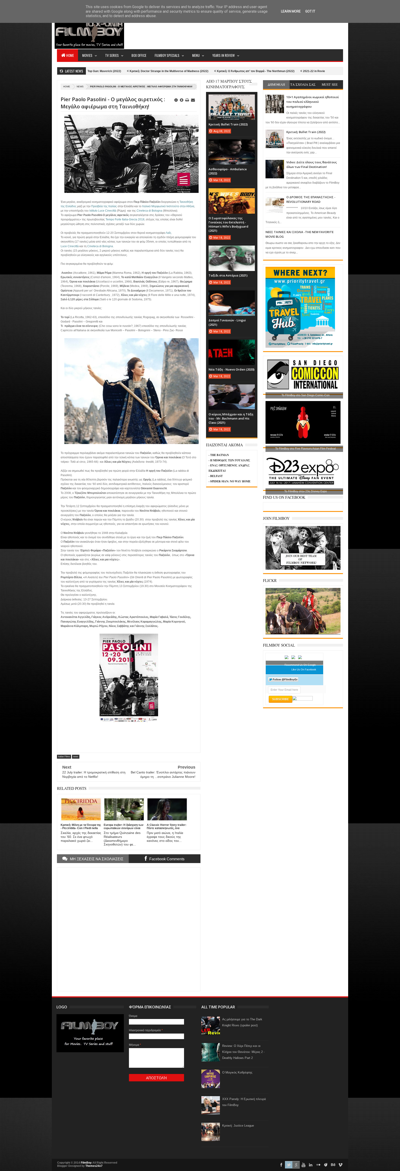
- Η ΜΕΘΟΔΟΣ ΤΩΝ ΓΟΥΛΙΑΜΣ (229, 460)
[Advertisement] (259, 31)
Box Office (138, 55)
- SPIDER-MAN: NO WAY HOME (229, 481)
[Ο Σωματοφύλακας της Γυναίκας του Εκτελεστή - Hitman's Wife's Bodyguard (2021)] (231, 193)
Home (70, 55)
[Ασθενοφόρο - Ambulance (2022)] (231, 144)
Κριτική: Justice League (238, 1125)
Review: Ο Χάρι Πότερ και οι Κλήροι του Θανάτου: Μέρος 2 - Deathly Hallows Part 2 (243, 1052)
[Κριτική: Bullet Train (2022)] (231, 99)
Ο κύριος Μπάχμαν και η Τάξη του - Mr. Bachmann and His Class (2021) (231, 418)
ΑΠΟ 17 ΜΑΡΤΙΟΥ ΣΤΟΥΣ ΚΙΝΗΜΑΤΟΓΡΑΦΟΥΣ (229, 84)
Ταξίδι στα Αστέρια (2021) (228, 275)
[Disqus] (129, 928)
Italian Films (64, 756)
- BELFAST (216, 476)
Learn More (291, 11)
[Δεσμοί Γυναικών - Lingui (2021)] (231, 295)
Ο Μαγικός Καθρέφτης (237, 1072)
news (80, 86)
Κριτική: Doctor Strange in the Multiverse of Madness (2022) (108, 71)
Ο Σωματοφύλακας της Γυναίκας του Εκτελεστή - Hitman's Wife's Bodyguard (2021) (228, 224)
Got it (310, 11)
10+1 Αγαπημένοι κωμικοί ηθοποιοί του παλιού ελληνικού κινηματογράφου (312, 102)
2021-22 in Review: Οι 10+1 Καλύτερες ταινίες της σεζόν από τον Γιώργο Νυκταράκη (297, 71)
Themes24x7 (94, 1166)
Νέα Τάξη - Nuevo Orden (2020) (231, 369)
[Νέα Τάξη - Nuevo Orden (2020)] (231, 344)
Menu (196, 55)
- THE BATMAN (219, 455)
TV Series (112, 55)
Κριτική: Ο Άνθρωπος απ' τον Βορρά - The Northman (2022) (195, 71)
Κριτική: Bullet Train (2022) (305, 132)
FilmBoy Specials (167, 55)
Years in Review (223, 55)
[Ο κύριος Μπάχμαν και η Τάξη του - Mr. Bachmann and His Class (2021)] (231, 389)
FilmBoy (86, 1162)
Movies (87, 55)
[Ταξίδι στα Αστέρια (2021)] (231, 250)
